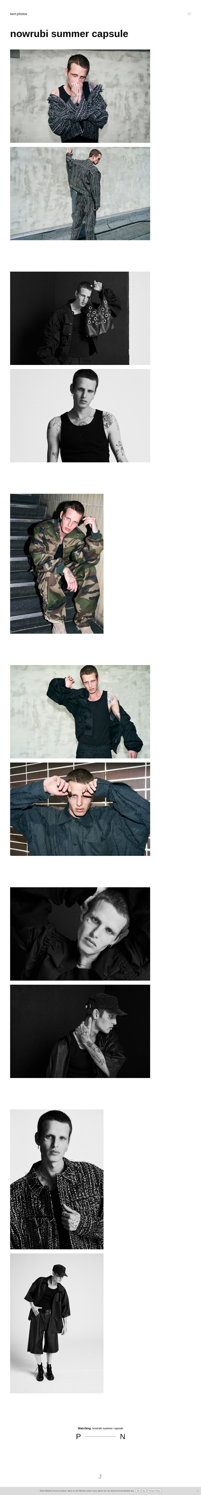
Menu (189, 14)
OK (138, 1491)
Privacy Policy (154, 1491)
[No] (197, 1491)
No (144, 1491)
